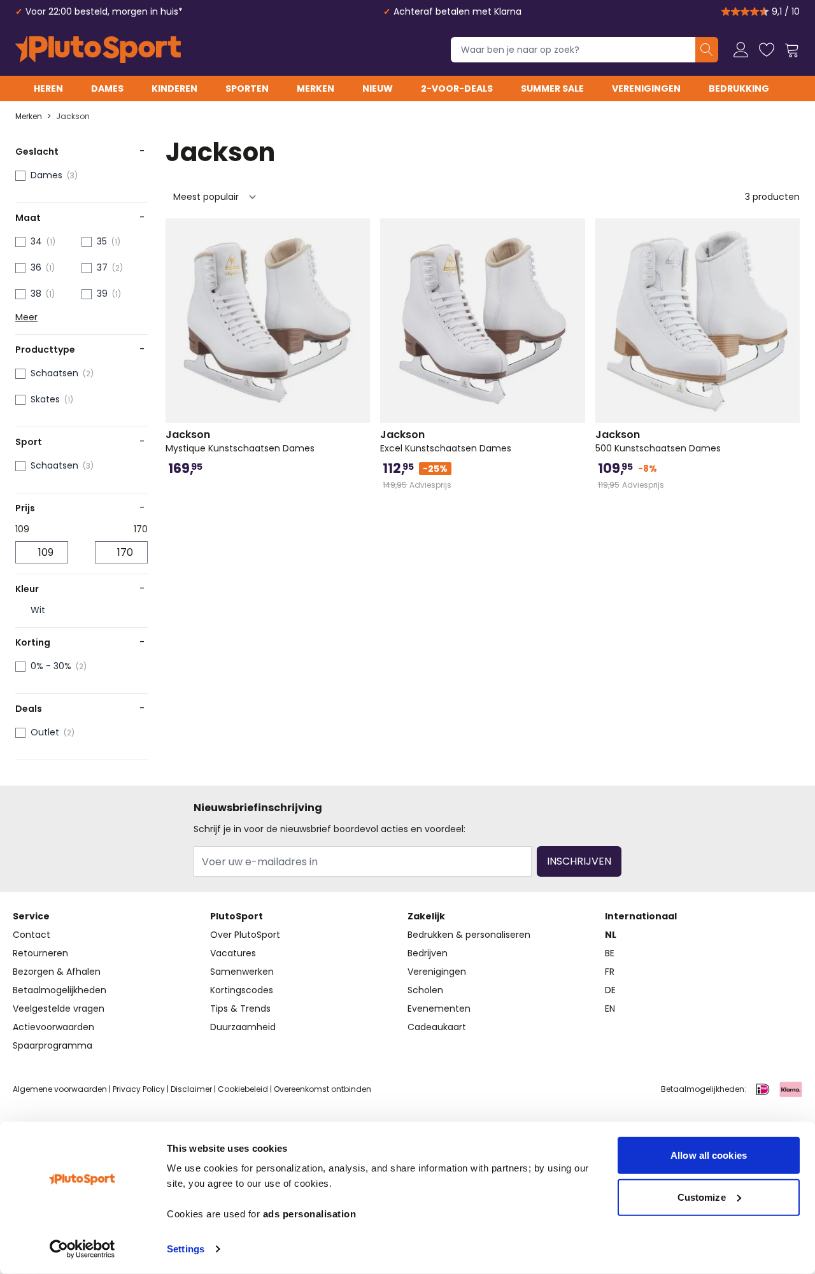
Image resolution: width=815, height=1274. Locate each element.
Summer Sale (552, 88)
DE (610, 990)
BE (609, 953)
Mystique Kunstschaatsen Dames (240, 441)
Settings (185, 1248)
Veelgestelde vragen (58, 1008)
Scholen (425, 990)
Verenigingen (646, 88)
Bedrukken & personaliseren (469, 934)
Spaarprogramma (52, 1045)
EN (610, 1008)
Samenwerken (242, 971)
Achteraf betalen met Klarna (457, 11)
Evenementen (439, 1008)
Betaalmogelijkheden (59, 990)
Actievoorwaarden (53, 1027)
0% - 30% (51, 666)
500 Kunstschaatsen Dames (658, 441)
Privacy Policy (139, 1089)
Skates (45, 399)
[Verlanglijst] (766, 49)
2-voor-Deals (457, 88)
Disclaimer (191, 1089)
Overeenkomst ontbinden (322, 1089)
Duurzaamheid (243, 1027)
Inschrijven (579, 861)
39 (102, 293)
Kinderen (174, 88)
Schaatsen (54, 373)
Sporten (247, 88)
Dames (107, 88)
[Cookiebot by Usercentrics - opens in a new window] (82, 1249)
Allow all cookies (708, 1155)
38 (36, 293)
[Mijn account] (741, 49)
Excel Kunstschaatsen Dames (445, 441)
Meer (26, 317)
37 (102, 267)
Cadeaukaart (437, 1027)
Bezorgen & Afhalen (57, 971)
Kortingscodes (241, 990)
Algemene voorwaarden (60, 1089)
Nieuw (377, 88)
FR (609, 971)
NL (610, 934)
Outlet (45, 732)
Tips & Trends (240, 1008)
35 (102, 241)
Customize (701, 1196)
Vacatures (233, 953)
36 (36, 267)
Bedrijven (428, 953)
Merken (315, 88)
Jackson (73, 116)
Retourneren (40, 953)
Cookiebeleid (243, 1089)
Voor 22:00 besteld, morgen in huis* (104, 11)
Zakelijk (426, 916)
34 (36, 241)
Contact (31, 934)
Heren (48, 88)
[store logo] (98, 49)
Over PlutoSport (245, 934)
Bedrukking (739, 88)
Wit (38, 610)
